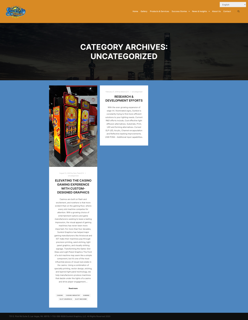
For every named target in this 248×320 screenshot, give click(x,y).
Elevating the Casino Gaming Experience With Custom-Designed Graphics (73, 186)
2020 (108, 316)
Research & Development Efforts (124, 98)
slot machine (81, 299)
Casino (60, 295)
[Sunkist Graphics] (15, 11)
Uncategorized (73, 176)
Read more (73, 288)
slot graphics (66, 299)
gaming (86, 295)
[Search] (238, 11)
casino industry (73, 295)
